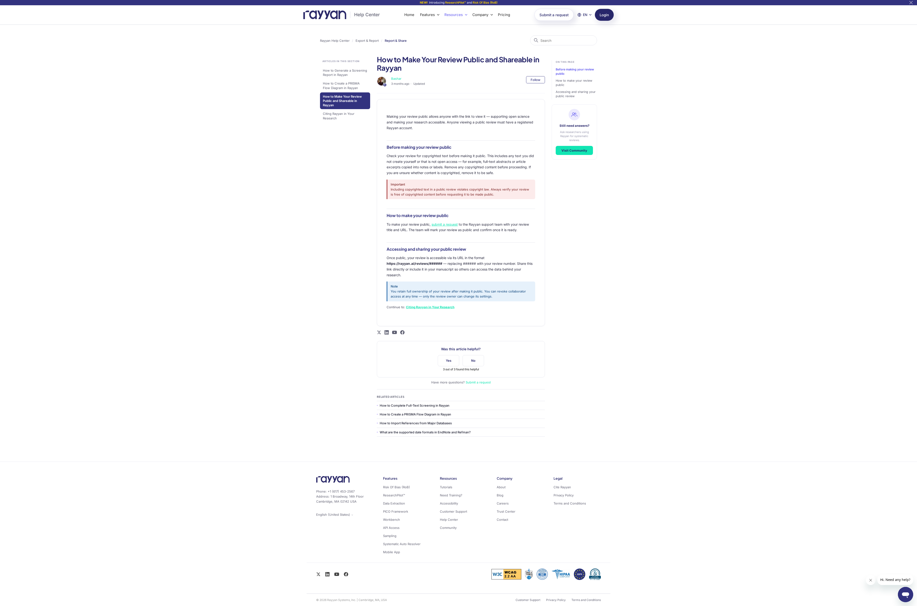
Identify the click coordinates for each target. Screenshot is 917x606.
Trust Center (506, 511)
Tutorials (446, 487)
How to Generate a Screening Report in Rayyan (345, 73)
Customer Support (453, 511)
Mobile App (391, 552)
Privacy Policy (564, 495)
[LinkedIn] (327, 574)
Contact (502, 519)
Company (480, 14)
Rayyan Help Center (335, 41)
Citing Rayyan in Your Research (338, 116)
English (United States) (333, 514)
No (473, 360)
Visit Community (574, 150)
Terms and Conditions (570, 503)
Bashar (396, 78)
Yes (448, 360)
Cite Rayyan (562, 487)
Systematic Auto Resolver (402, 544)
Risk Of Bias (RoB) (485, 2)
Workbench (391, 519)
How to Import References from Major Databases (416, 423)
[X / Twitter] (318, 574)
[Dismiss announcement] (911, 2)
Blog (500, 495)
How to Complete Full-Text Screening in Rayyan (414, 405)
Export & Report (367, 41)
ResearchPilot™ (455, 2)
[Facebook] (346, 574)
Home (409, 14)
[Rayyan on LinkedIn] (386, 332)
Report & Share (396, 41)
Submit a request (554, 15)
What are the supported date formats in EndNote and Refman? (425, 432)
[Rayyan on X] (379, 332)
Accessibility (449, 503)
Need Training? (451, 495)
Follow (535, 80)
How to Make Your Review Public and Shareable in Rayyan (342, 101)
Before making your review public (575, 71)
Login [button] (604, 15)
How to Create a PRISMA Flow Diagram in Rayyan (341, 85)
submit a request (445, 224)
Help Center (367, 14)
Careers (503, 503)
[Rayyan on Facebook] (402, 332)
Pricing (504, 14)
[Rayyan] (324, 15)
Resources (453, 14)
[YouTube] (336, 574)
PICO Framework (395, 511)
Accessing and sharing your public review (576, 94)
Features (427, 14)
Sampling (389, 536)
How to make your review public (574, 83)
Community (448, 528)
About (501, 487)
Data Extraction (394, 503)
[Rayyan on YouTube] (394, 332)
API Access (391, 528)
